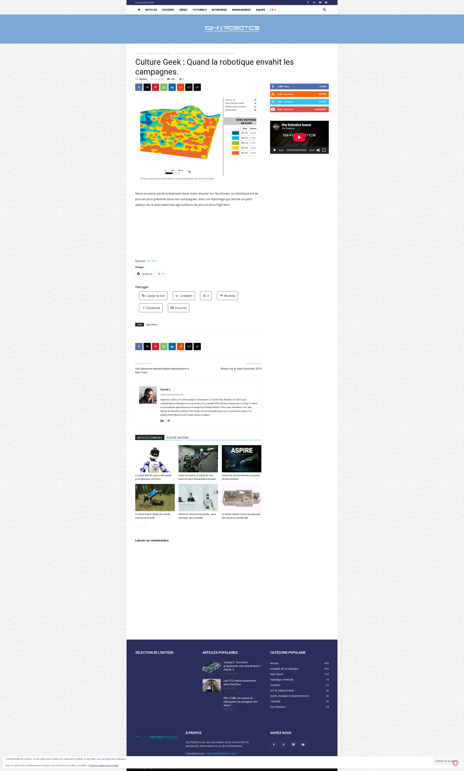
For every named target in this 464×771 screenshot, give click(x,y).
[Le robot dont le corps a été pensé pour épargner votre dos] (155, 458)
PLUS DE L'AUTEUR (177, 437)
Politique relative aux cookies (104, 765)
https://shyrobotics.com (172, 394)
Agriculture (152, 324)
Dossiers (168, 9)
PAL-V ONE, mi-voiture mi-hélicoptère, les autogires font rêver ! (241, 702)
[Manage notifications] (455, 763)
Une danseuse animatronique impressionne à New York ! (162, 370)
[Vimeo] (320, 2)
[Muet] (318, 150)
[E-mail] (188, 87)
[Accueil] (139, 10)
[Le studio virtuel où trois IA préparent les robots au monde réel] (241, 497)
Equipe (260, 9)
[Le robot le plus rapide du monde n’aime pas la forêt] (155, 497)
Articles (151, 9)
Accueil (138, 53)
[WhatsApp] (163, 87)
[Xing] (170, 421)
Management (241, 9)
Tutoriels (199, 9)
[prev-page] (137, 525)
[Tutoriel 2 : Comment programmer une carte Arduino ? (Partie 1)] (212, 667)
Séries (183, 9)
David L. (143, 79)
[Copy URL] (197, 87)
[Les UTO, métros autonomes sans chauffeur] (212, 685)
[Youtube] (326, 2)
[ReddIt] (180, 87)
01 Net (152, 261)
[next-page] (143, 525)
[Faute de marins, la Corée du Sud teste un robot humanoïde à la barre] (198, 458)
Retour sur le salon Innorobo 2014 (241, 368)
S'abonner (320, 109)
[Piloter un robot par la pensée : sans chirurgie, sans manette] (198, 497)
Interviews (219, 9)
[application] (299, 137)
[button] (324, 10)
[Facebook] (308, 2)
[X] (314, 2)
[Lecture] (275, 150)
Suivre (322, 94)
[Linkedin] (172, 87)
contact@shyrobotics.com (221, 753)
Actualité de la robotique (158, 53)
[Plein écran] (324, 150)
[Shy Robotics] (232, 29)
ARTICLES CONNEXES (149, 437)
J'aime (323, 86)
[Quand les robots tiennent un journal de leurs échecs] (241, 458)
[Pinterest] (155, 87)
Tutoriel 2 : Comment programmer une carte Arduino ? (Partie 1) (242, 666)
